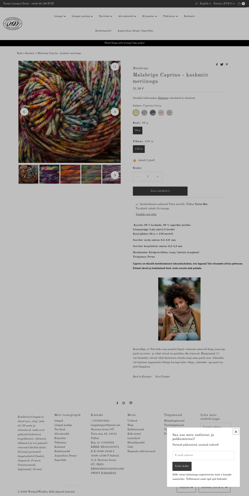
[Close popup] (236, 431)
